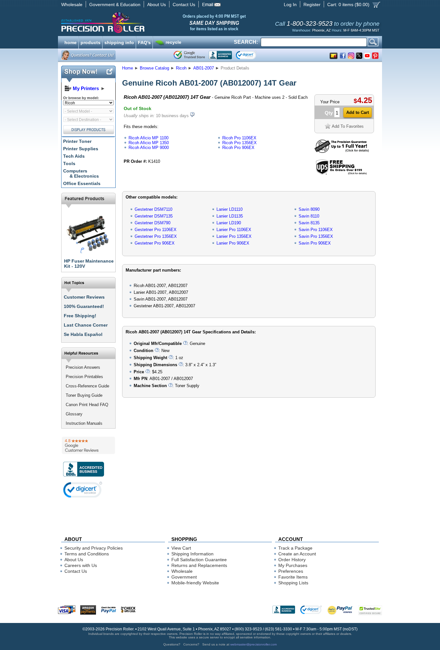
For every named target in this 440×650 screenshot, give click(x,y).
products (90, 42)
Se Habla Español (83, 334)
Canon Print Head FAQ (87, 404)
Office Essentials (81, 183)
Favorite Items (293, 577)
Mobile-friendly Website (195, 582)
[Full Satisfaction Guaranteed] (341, 151)
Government (184, 577)
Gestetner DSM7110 (153, 209)
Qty (329, 113)
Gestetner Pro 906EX (155, 243)
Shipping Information (192, 553)
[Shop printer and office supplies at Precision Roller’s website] (136, 22)
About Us (156, 4)
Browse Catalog (154, 68)
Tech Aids (74, 156)
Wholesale (71, 4)
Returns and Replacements (199, 565)
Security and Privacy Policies (93, 548)
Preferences (290, 571)
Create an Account (297, 553)
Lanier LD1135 (229, 216)
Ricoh (181, 68)
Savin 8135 (309, 222)
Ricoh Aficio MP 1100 (148, 137)
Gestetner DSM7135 (154, 216)
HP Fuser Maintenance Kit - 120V (89, 263)
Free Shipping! (80, 315)
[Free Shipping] (341, 173)
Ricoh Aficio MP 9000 (149, 147)
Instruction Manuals (84, 423)
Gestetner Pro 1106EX (156, 229)
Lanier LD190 (228, 222)
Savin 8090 (309, 209)
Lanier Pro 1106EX (233, 229)
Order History (292, 559)
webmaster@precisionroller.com (253, 644)
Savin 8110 (309, 216)
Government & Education (114, 4)
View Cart (181, 548)
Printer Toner (77, 141)
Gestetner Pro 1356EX (156, 236)
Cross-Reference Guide (87, 386)
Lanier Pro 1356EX (234, 236)
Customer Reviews (84, 297)
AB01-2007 (203, 68)
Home (127, 68)
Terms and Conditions (86, 553)
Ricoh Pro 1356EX (239, 142)
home (70, 42)
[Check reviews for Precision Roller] (88, 445)
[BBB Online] (220, 55)
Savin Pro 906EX (315, 243)
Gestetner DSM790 (152, 222)
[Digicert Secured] (82, 489)
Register (311, 4)
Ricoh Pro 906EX (238, 147)
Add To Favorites (348, 126)
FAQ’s (144, 42)
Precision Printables (84, 376)
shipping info (119, 42)
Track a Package (295, 548)
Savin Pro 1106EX (316, 229)
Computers (81, 173)
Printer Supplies (80, 148)
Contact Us (184, 4)
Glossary (74, 414)
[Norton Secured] (251, 55)
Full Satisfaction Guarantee (199, 559)
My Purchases (292, 565)
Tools (69, 163)
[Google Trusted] (189, 55)
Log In (290, 4)
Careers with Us (80, 565)
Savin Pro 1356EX (316, 236)
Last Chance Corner (86, 325)
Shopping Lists (293, 582)
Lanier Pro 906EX (232, 243)
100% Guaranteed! (84, 306)
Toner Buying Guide (84, 395)
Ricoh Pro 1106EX (239, 137)
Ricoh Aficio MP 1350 (149, 142)
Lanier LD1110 (229, 209)
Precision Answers (83, 367)
